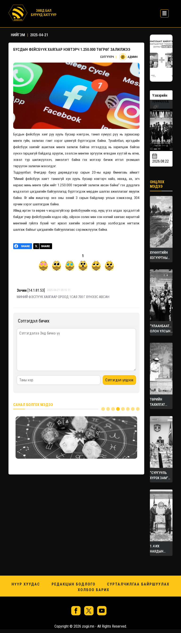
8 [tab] (138, 409)
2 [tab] (108, 409)
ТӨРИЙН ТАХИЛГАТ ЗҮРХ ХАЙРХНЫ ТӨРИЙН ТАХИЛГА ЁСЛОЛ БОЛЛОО (157, 402)
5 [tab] (123, 409)
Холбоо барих (93, 590)
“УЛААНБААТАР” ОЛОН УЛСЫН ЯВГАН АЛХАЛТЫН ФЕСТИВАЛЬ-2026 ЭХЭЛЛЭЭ (161, 329)
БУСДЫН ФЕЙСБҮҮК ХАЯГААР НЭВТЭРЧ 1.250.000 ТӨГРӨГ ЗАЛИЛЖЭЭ (71, 49)
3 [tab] (113, 409)
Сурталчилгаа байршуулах (138, 584)
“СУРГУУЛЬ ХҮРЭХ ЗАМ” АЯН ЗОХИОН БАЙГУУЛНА (159, 476)
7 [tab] (133, 409)
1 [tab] (103, 409)
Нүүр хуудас (26, 584)
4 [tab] (118, 409)
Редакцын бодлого (73, 584)
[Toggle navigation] (163, 13)
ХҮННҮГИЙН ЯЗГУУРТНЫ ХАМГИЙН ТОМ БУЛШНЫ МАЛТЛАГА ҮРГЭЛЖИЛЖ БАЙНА (161, 255)
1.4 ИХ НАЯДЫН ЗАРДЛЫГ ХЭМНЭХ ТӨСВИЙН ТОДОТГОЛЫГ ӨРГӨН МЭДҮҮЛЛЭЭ (160, 549)
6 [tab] (128, 409)
